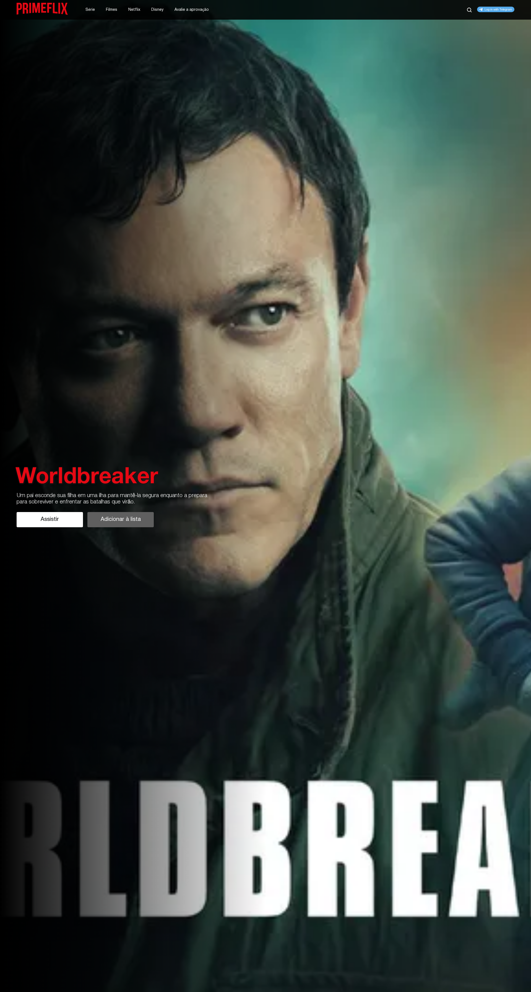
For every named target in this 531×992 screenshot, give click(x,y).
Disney (157, 10)
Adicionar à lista (121, 519)
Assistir (50, 519)
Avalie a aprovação (192, 10)
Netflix (134, 10)
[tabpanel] (265, 496)
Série (90, 10)
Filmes (111, 10)
